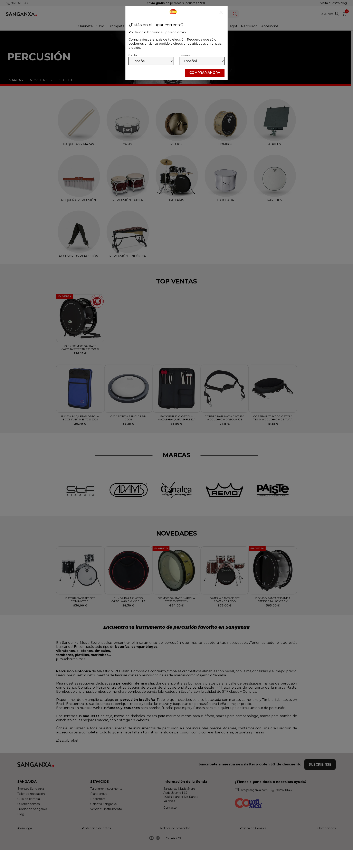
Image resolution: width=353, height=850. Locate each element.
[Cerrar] (221, 13)
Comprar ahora (204, 73)
